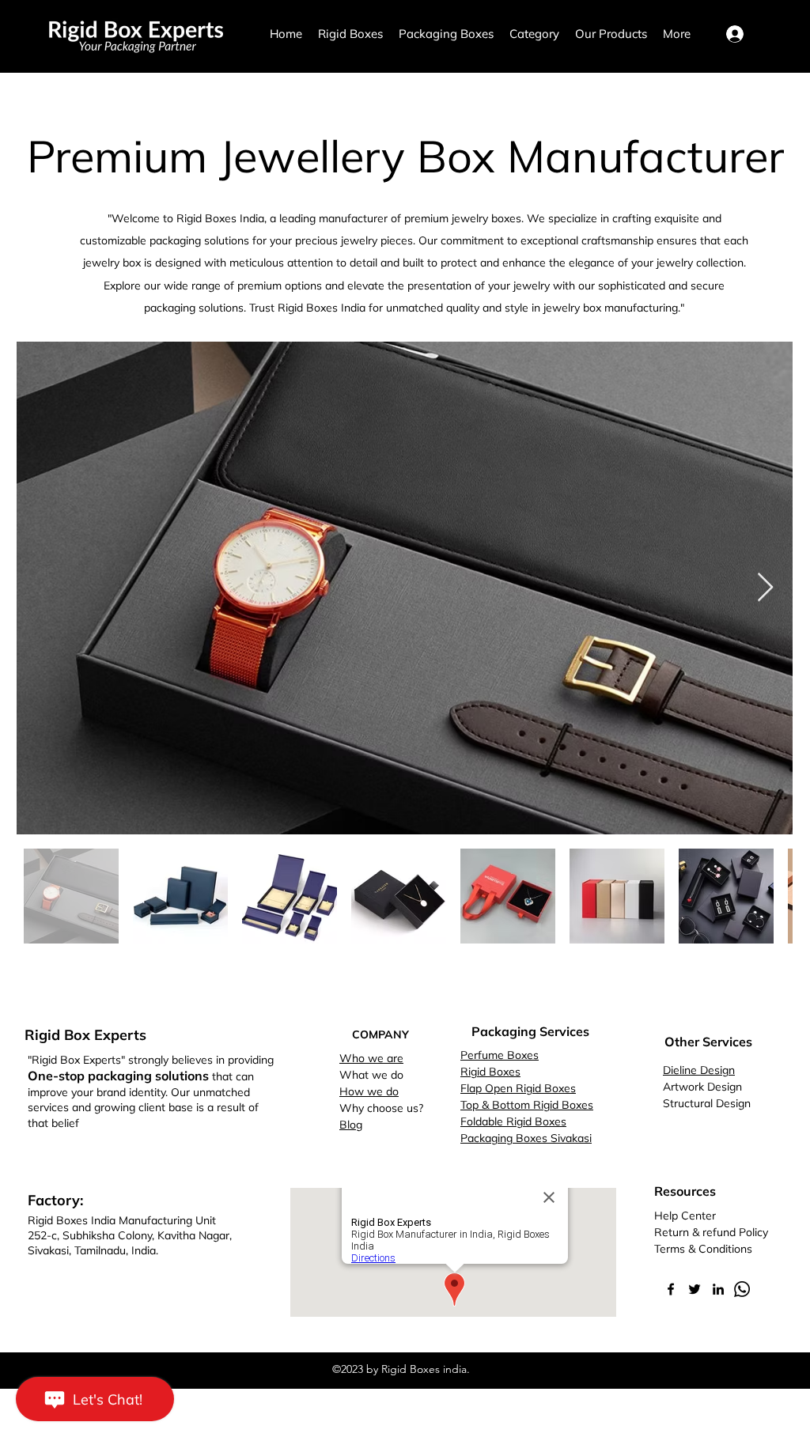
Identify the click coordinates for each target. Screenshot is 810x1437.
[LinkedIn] (718, 1289)
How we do (369, 1091)
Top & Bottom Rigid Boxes (526, 1105)
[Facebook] (671, 1289)
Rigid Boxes (490, 1072)
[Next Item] (765, 588)
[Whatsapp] (742, 1289)
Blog (350, 1124)
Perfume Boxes (499, 1055)
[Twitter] (694, 1289)
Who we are (371, 1058)
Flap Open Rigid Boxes (518, 1088)
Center (698, 1215)
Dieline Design (699, 1070)
